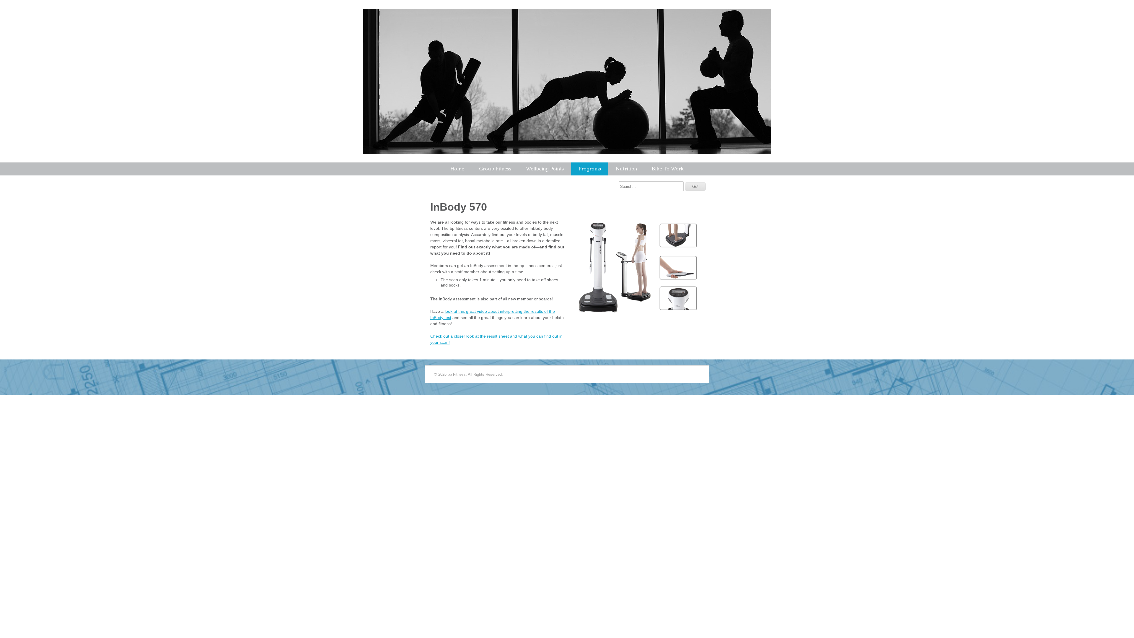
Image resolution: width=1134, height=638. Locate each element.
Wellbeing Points (545, 168)
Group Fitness (495, 168)
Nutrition (626, 168)
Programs (590, 168)
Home (457, 168)
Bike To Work (668, 168)
